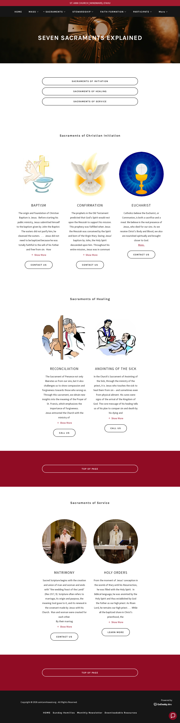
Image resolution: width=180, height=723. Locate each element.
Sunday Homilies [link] (64, 712)
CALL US (64, 433)
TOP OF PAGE (90, 468)
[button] (32, 11)
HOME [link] (18, 11)
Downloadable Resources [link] (121, 712)
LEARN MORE (116, 632)
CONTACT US (39, 265)
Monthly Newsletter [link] (89, 712)
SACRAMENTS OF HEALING (90, 91)
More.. (141, 245)
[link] (163, 704)
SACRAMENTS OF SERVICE (90, 101)
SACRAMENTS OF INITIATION (90, 81)
